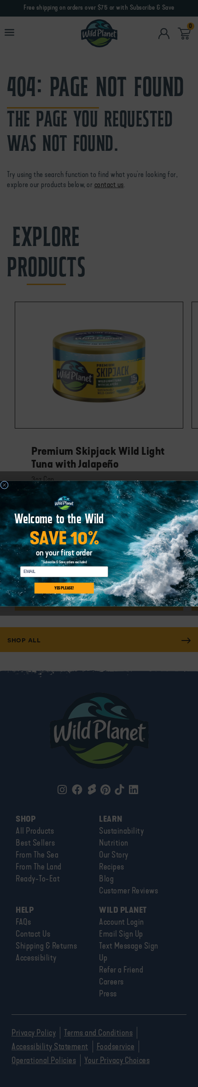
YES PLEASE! (64, 588)
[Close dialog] (4, 484)
